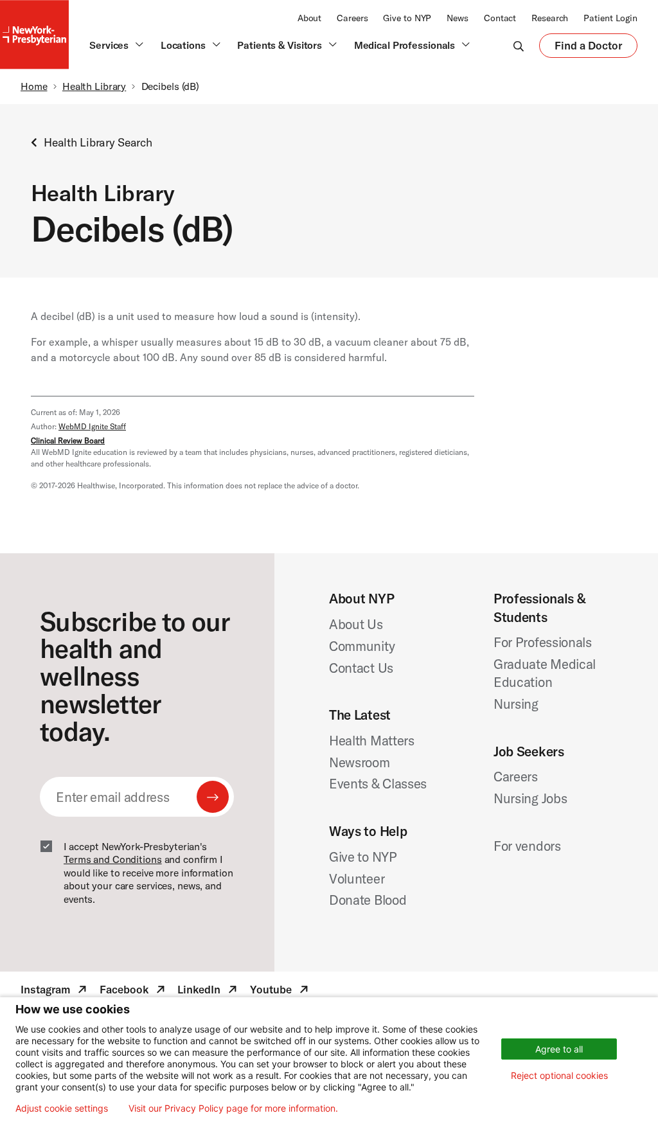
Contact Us (361, 667)
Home (34, 86)
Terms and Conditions (113, 859)
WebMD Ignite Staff (92, 426)
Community (362, 645)
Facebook (134, 991)
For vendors (527, 845)
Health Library (94, 86)
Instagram (55, 991)
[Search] (518, 45)
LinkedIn (208, 991)
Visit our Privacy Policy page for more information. (233, 1108)
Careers (352, 18)
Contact (500, 18)
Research (549, 18)
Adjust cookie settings (61, 1108)
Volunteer (356, 878)
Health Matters (371, 740)
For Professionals (543, 642)
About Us (356, 624)
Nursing (516, 703)
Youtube (280, 991)
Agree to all (559, 1049)
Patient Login (610, 18)
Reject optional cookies (559, 1075)
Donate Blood (367, 899)
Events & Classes (378, 783)
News (457, 18)
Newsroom (359, 762)
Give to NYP (407, 18)
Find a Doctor (588, 48)
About (309, 18)
